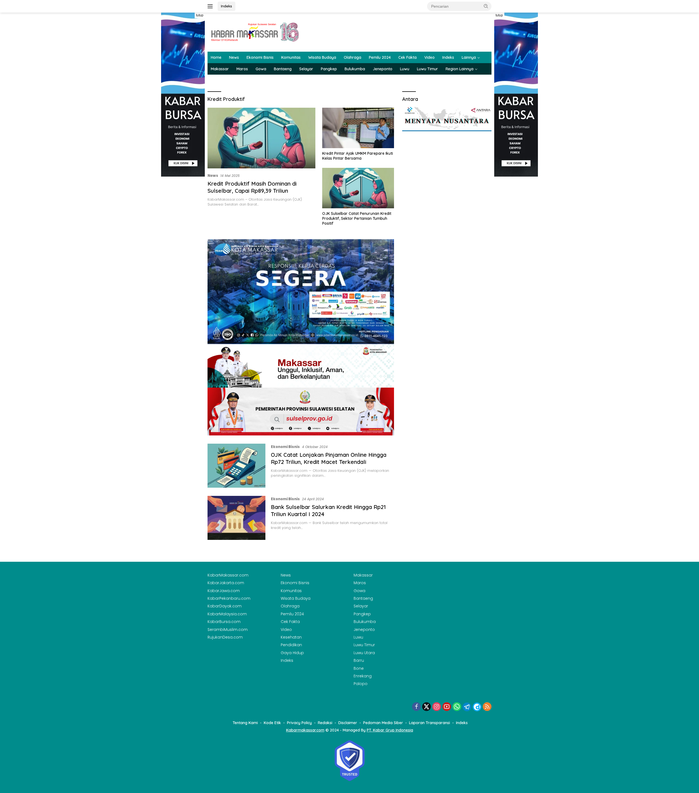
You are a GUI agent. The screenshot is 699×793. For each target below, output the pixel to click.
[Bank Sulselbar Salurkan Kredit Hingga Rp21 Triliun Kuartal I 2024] (236, 518)
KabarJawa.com (224, 590)
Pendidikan (291, 645)
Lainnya (469, 57)
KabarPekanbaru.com (229, 598)
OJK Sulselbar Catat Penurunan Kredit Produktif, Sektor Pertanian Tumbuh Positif (356, 218)
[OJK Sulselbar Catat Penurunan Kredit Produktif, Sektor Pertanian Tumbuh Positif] (358, 188)
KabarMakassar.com (228, 575)
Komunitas (291, 57)
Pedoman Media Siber (383, 722)
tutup (199, 15)
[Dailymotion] (477, 707)
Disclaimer (347, 722)
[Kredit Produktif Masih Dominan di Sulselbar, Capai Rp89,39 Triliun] (261, 138)
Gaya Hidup (292, 653)
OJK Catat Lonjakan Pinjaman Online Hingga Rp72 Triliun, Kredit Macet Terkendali (328, 458)
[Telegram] (467, 707)
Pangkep (329, 68)
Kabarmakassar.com (305, 730)
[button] (486, 6)
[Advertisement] (183, 259)
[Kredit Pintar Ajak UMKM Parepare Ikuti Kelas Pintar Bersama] (358, 128)
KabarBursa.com (224, 621)
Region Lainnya (459, 68)
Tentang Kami (245, 722)
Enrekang (363, 676)
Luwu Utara (364, 653)
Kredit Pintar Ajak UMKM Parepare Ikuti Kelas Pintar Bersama (357, 156)
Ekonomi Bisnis (260, 57)
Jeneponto (382, 68)
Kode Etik (272, 722)
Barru (359, 660)
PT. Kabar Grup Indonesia (390, 730)
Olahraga (352, 57)
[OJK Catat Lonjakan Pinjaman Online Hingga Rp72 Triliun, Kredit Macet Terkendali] (236, 466)
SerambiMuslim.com (228, 629)
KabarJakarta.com (226, 583)
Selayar (306, 68)
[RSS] (487, 707)
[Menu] (211, 6)
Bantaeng (283, 68)
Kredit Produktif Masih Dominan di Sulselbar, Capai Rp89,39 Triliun (252, 187)
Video (429, 57)
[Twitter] (426, 707)
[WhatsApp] (456, 707)
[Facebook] (416, 707)
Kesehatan (291, 637)
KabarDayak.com (225, 606)
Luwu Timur (427, 68)
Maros (242, 68)
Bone (359, 668)
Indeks (226, 6)
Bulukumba (355, 68)
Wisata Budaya (322, 57)
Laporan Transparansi (429, 722)
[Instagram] (436, 707)
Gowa (261, 68)
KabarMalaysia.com (227, 614)
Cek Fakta (407, 57)
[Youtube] (446, 707)
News (234, 57)
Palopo (361, 683)
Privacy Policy (299, 722)
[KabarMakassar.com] (255, 31)
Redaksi (325, 722)
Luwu (404, 68)
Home (216, 57)
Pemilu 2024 (380, 57)
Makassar (220, 68)
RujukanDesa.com (225, 637)
